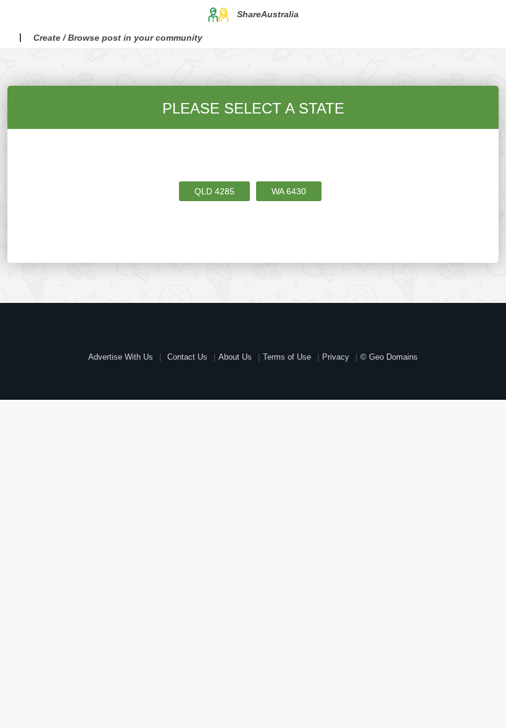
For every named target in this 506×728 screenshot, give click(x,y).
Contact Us (187, 357)
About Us (235, 357)
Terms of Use (287, 357)
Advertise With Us (120, 357)
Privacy (335, 357)
